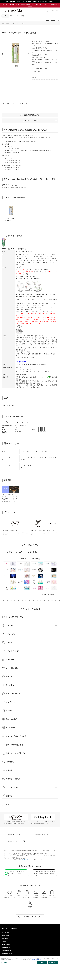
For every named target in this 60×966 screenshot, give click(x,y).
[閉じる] (57, 958)
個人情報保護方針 (6, 947)
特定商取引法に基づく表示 (7, 953)
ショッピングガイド (6, 932)
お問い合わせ (5, 938)
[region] (30, 961)
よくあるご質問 (5, 935)
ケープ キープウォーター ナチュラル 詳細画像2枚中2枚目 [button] (16, 66)
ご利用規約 (4, 941)
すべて (4, 15)
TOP (3, 23)
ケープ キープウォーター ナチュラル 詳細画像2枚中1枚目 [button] (14, 66)
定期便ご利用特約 (6, 944)
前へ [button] (2, 53)
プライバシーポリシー (36, 959)
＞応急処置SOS (21, 362)
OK (42, 962)
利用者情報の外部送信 (6, 950)
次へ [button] (28, 53)
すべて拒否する (52, 962)
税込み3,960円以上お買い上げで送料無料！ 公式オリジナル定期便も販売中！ (30, 1)
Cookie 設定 (4, 962)
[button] (30, 115)
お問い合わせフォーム (26, 859)
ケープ (7, 23)
